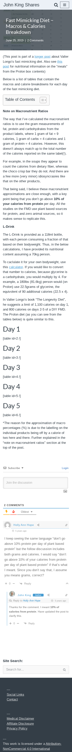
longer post (42, 56)
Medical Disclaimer (20, 718)
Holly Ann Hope (31, 600)
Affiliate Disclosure (20, 723)
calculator (16, 267)
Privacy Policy (17, 728)
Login (65, 468)
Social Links (15, 694)
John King (24, 595)
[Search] (56, 5)
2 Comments (35, 40)
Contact (12, 699)
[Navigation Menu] (64, 5)
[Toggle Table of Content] (41, 100)
